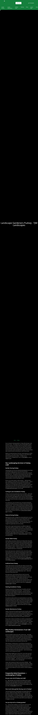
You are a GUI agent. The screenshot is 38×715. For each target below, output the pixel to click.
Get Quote (18, 3)
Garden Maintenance (10, 8)
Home (15, 440)
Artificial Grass (16, 8)
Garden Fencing (2, 8)
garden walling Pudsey (25, 558)
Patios (27, 7)
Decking (22, 7)
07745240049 (31, 3)
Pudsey (18, 440)
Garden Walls (31, 8)
